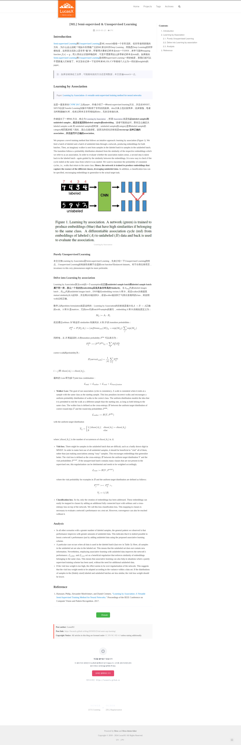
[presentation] (65, 54)
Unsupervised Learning (89, 43)
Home (136, 6)
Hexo (116, 731)
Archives (169, 6)
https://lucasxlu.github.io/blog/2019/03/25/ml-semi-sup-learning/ (90, 631)
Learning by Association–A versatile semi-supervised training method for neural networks (102, 95)
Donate (104, 615)
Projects (148, 6)
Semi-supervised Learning (65, 43)
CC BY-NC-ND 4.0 (112, 635)
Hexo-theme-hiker (129, 731)
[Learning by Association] (103, 210)
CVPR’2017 (74, 104)
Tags (158, 6)
